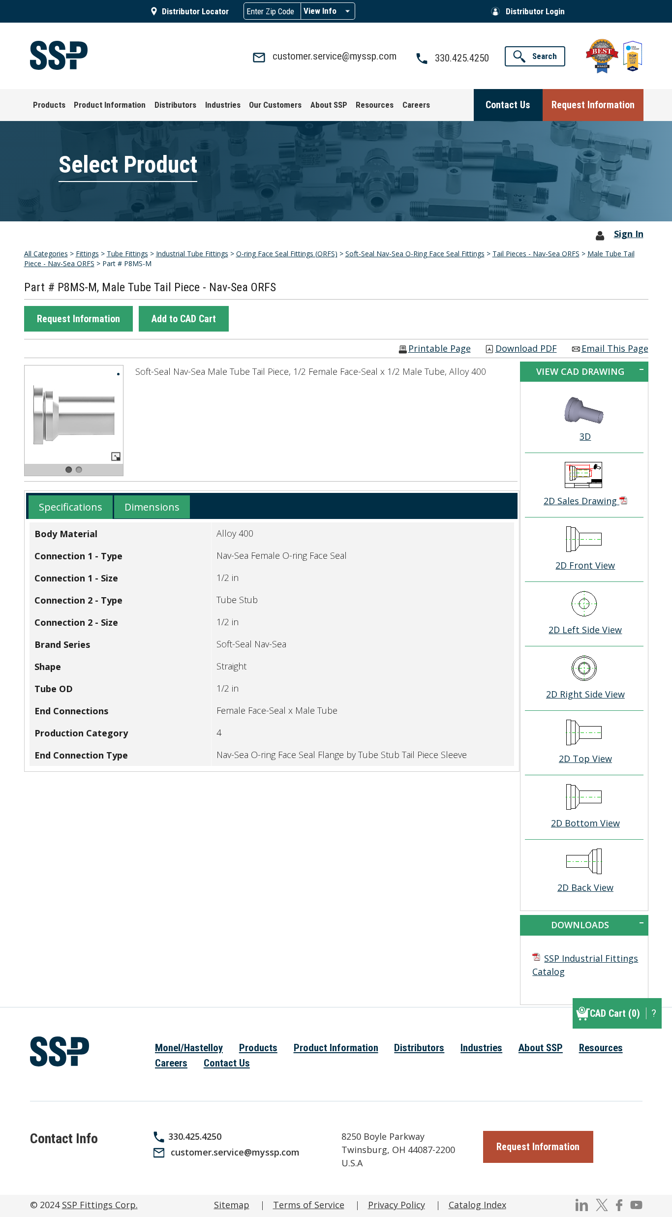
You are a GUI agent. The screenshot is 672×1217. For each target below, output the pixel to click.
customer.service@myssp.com (235, 1152)
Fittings (87, 253)
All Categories (46, 253)
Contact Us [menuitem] (227, 1063)
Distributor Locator (195, 11)
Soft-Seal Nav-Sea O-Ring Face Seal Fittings (415, 253)
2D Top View (585, 758)
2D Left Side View (585, 630)
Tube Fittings (127, 253)
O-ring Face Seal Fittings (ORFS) (286, 253)
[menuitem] (49, 105)
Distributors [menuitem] (419, 1048)
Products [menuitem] (258, 1048)
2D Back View (585, 887)
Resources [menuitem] (601, 1048)
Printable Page (439, 349)
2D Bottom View (585, 823)
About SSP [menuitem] (541, 1048)
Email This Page (614, 349)
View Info (320, 11)
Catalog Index (477, 1205)
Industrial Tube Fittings (192, 253)
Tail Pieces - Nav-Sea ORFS (536, 253)
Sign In (628, 234)
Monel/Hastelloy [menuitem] (189, 1048)
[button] (78, 319)
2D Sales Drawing (581, 501)
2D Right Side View (585, 694)
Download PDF (526, 349)
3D (585, 436)
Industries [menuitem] (481, 1048)
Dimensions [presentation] (152, 507)
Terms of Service (308, 1205)
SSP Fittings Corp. (100, 1205)
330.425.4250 (194, 1136)
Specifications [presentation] (70, 507)
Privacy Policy (396, 1205)
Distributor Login (535, 11)
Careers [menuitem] (171, 1063)
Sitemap (231, 1205)
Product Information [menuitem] (336, 1048)
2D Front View (585, 565)
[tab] (71, 507)
